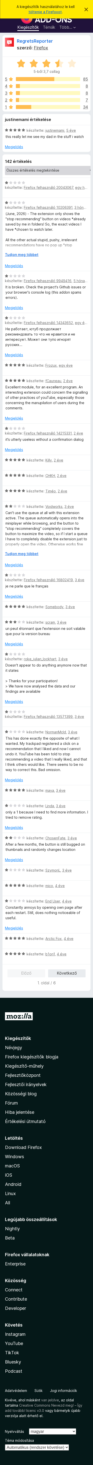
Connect (14, 1289)
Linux (10, 1193)
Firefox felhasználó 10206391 (48, 207)
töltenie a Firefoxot (45, 12)
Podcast (13, 1371)
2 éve (68, 381)
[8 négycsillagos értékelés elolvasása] (48, 86)
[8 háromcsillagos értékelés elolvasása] (48, 93)
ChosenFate (55, 838)
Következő (67, 973)
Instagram (15, 1334)
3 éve (69, 506)
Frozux (51, 365)
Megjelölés (14, 147)
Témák (49, 27)
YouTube (14, 1343)
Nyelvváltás (14, 1431)
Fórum (11, 1103)
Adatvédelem (16, 1390)
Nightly (12, 1228)
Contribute (16, 1299)
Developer (15, 1308)
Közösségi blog (21, 1093)
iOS (8, 1175)
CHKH (50, 475)
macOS (12, 1165)
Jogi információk (63, 1390)
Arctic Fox (53, 938)
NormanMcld (55, 732)
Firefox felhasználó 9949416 (47, 281)
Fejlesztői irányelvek (26, 1084)
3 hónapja (82, 207)
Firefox (41, 47)
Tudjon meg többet (21, 254)
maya (49, 790)
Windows (14, 1156)
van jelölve (50, 1400)
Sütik (38, 1390)
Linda (49, 806)
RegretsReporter (35, 41)
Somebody (54, 607)
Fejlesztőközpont (23, 1075)
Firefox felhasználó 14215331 (48, 433)
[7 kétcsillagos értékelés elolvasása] (48, 100)
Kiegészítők (28, 27)
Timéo (50, 491)
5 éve (71, 130)
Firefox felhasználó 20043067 (48, 187)
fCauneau (53, 381)
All (7, 1202)
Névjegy (13, 1047)
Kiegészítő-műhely (24, 1066)
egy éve (82, 323)
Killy (48, 460)
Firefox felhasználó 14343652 (48, 323)
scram (50, 622)
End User (52, 901)
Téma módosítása (19, 1440)
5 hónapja (81, 281)
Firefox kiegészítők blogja (31, 1056)
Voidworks (53, 506)
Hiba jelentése (19, 1112)
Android (13, 1184)
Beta (10, 1237)
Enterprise (15, 1263)
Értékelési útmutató (25, 1121)
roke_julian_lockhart (40, 659)
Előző (26, 973)
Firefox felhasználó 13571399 (48, 716)
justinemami (54, 130)
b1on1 (50, 954)
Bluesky (13, 1361)
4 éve (60, 886)
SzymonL (52, 870)
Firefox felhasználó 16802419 (48, 580)
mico (49, 886)
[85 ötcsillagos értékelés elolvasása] (48, 79)
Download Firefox (23, 1147)
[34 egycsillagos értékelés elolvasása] (48, 107)
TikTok (12, 1352)
